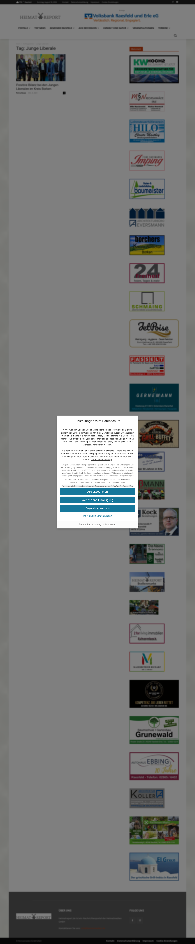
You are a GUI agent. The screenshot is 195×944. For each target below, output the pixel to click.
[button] (97, 508)
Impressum (110, 524)
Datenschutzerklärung (101, 459)
